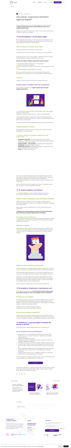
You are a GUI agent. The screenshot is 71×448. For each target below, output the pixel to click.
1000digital (29, 427)
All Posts (12, 6)
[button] (58, 6)
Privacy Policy (41, 446)
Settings (60, 446)
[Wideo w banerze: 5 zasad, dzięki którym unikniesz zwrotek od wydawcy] (52, 387)
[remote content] (35, 162)
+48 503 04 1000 (31, 425)
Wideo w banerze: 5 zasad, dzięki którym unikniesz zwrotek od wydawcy (52, 393)
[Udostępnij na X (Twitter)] (19, 373)
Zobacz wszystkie (57, 380)
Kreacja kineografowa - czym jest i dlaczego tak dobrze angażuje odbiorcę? (34, 393)
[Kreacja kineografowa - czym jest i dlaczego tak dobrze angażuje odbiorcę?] (35, 387)
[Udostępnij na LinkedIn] (21, 373)
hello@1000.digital (31, 423)
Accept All (66, 446)
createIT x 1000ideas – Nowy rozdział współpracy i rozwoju (18, 385)
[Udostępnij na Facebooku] (16, 373)
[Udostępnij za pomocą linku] (24, 373)
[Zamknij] (69, 446)
